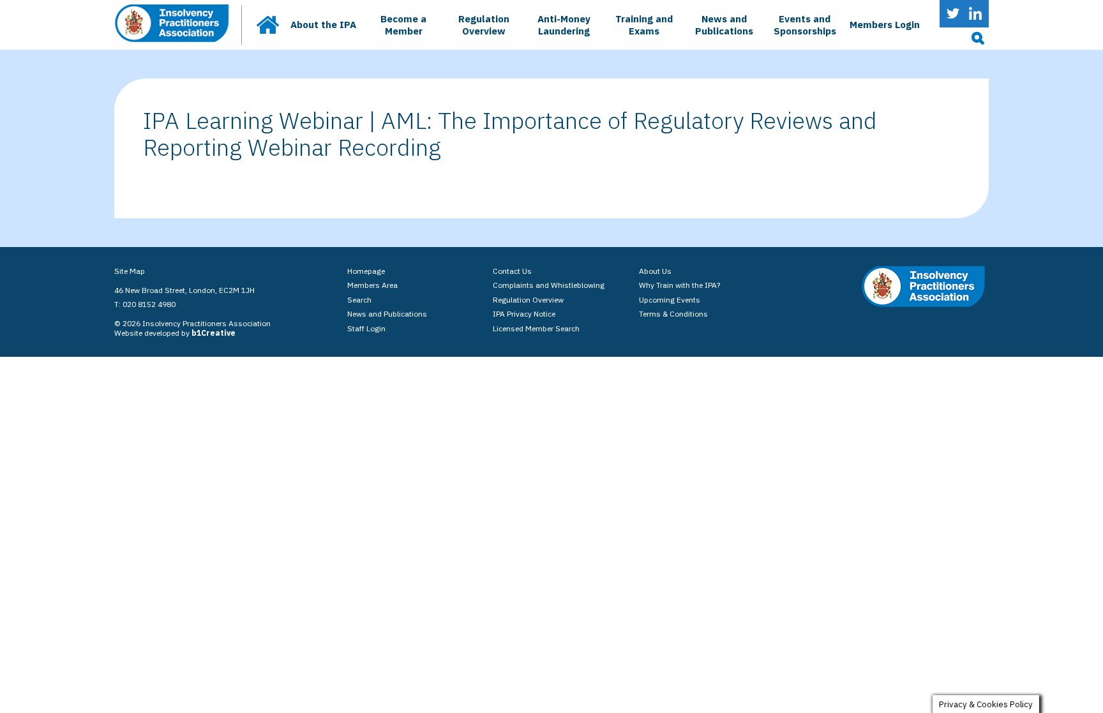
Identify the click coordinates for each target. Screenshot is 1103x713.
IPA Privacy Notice (524, 314)
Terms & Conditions (673, 314)
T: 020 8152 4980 (145, 304)
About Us (655, 271)
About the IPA (323, 25)
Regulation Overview (483, 25)
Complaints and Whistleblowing (548, 285)
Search (359, 299)
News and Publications (724, 25)
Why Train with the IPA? (679, 285)
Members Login (885, 25)
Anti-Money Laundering (563, 25)
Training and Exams (644, 25)
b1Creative (213, 333)
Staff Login (366, 328)
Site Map (129, 271)
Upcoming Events (669, 299)
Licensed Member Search (536, 328)
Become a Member (403, 25)
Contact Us (512, 271)
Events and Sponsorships (805, 25)
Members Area (372, 285)
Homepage (366, 271)
